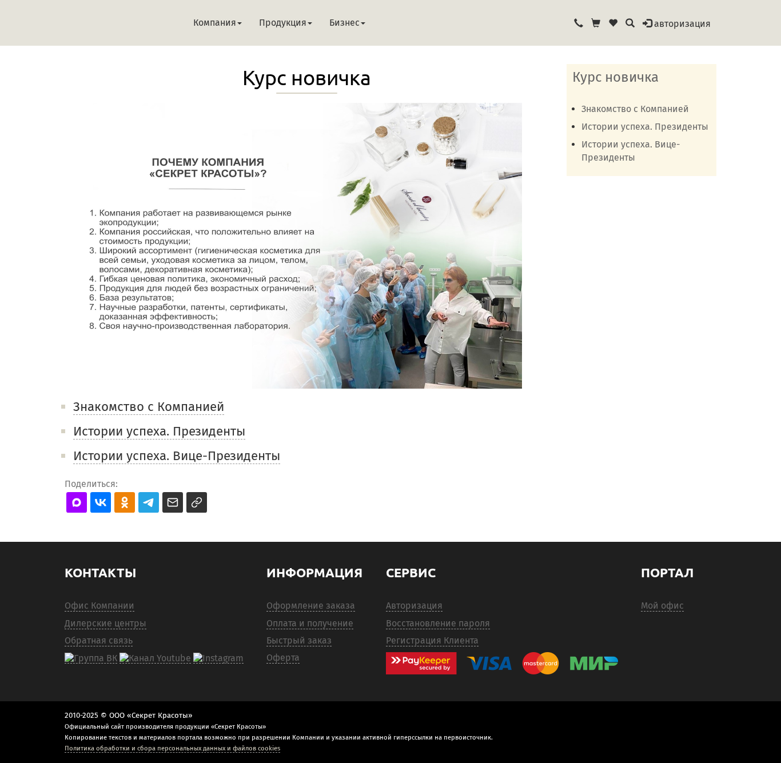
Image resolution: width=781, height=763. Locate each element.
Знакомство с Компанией (148, 406)
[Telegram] (218, 658)
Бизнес (344, 22)
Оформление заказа (310, 605)
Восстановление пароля (438, 623)
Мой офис (662, 605)
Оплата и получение (309, 623)
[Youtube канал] (155, 658)
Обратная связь (99, 640)
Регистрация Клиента (432, 640)
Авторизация (414, 605)
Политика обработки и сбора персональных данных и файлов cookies (172, 748)
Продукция (282, 22)
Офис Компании (99, 605)
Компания (214, 22)
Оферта (283, 657)
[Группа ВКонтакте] (91, 658)
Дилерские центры (105, 623)
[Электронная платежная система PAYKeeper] (507, 663)
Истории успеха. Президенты (159, 431)
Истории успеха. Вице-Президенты (176, 456)
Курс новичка (615, 77)
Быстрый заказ (299, 640)
